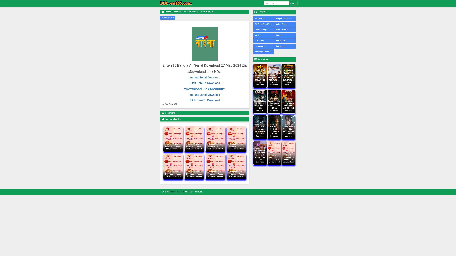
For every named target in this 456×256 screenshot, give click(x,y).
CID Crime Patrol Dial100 (264, 24)
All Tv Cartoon (260, 19)
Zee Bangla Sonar (262, 52)
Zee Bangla (280, 46)
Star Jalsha (259, 41)
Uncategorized (260, 46)
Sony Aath (280, 35)
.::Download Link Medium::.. (205, 89)
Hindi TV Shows (282, 30)
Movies (258, 35)
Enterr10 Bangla (261, 30)
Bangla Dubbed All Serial (285, 19)
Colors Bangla (281, 24)
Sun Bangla (280, 41)
